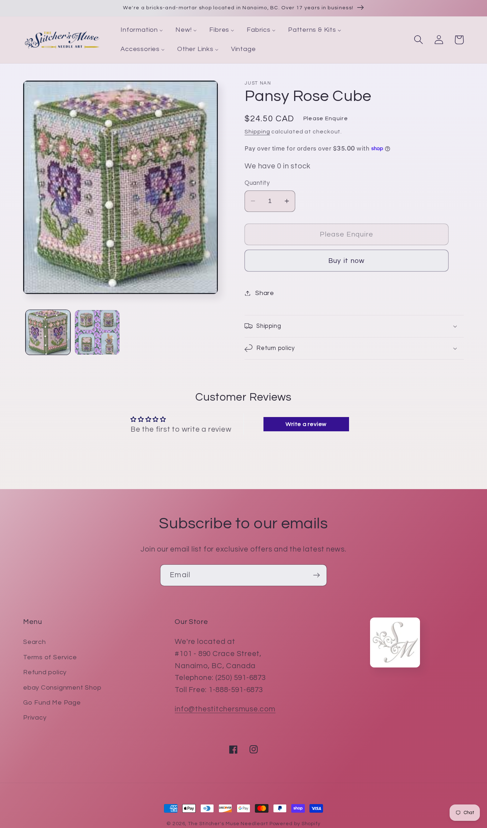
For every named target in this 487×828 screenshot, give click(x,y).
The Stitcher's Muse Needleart (228, 823)
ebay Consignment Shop (62, 687)
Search (34, 642)
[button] (418, 40)
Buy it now (346, 260)
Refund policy (45, 672)
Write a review (306, 424)
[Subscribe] (316, 575)
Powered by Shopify (295, 823)
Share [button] (264, 293)
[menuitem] (141, 30)
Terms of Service (50, 657)
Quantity (257, 183)
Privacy (34, 717)
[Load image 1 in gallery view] (48, 332)
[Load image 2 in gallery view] (97, 332)
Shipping (257, 131)
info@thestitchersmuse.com (225, 709)
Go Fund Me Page (52, 702)
